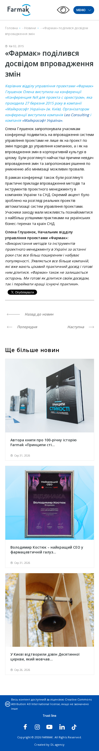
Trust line (50, 715)
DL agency (58, 744)
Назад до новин (38, 314)
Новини (30, 28)
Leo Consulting (76, 114)
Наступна (76, 326)
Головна (11, 28)
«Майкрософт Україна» (42, 120)
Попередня (26, 326)
